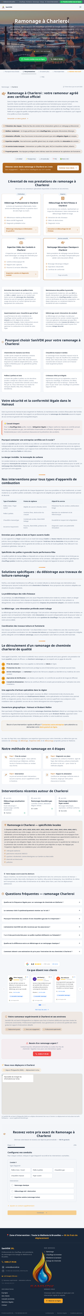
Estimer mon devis (66, 168)
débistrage (24, 741)
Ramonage (5, 87)
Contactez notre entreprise (53, 724)
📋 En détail (18, 159)
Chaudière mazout (17, 1176)
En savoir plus (44, 71)
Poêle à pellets (38, 1170)
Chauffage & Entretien (54, 1255)
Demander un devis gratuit (16, 118)
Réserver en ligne (54, 1301)
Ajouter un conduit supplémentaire (22, 1206)
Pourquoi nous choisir (12, 71)
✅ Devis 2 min (64, 159)
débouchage (49, 741)
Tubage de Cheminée (53, 1261)
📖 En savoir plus (44, 159)
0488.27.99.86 (58, 59)
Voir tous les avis (41, 1010)
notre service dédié (8, 620)
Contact (4, 1305)
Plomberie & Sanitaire (53, 1258)
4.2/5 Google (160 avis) (10, 1276)
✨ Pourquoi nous (31, 159)
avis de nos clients (31, 701)
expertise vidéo (35, 741)
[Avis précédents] (4, 989)
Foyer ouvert (37, 1176)
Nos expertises (59, 71)
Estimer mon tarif (75, 71)
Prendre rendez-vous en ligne (72, 2)
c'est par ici (21, 546)
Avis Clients (6, 1296)
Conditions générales (76, 1313)
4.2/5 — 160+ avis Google (43, 51)
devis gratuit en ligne (48, 727)
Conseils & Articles (8, 1299)
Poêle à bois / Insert (18, 1170)
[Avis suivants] (80, 989)
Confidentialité (49, 1313)
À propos (5, 1293)
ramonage (14, 741)
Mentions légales (7, 1302)
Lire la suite (16, 992)
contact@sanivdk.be (12, 1267)
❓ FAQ (54, 159)
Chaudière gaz (60, 1170)
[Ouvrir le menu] (80, 7)
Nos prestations (29, 71)
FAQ (43, 77)
